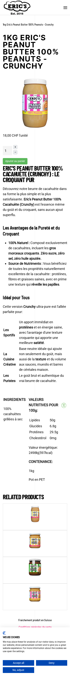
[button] (65, 7)
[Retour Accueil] (17, 7)
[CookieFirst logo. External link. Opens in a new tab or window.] (4, 633)
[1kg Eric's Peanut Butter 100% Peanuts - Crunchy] (35, 103)
